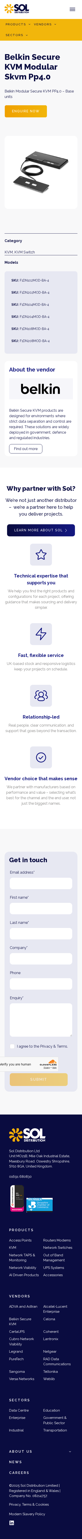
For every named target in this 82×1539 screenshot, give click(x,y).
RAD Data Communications (57, 1361)
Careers (19, 1473)
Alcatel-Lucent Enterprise (55, 1309)
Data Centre (19, 1410)
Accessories (53, 1275)
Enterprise (17, 1418)
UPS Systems (53, 1268)
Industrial (16, 1430)
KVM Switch (24, 252)
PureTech (16, 1359)
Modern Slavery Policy (27, 1514)
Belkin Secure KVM (20, 1321)
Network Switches (57, 1248)
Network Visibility (22, 1268)
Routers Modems (57, 1240)
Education (51, 1410)
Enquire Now (26, 111)
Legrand (16, 1351)
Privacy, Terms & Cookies (29, 1504)
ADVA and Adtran (23, 1306)
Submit (38, 1079)
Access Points (20, 1240)
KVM (9, 252)
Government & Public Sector (55, 1420)
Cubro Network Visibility (21, 1341)
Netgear (49, 1351)
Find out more (26, 449)
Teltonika (50, 1372)
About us (20, 1451)
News (15, 1462)
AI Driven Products (24, 1275)
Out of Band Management (54, 1257)
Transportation (55, 1430)
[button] (29, 24)
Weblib (49, 1379)
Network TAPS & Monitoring (22, 1257)
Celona (49, 1319)
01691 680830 (20, 1177)
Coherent (51, 1332)
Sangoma (17, 1372)
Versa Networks (21, 1379)
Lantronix (50, 1339)
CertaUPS (17, 1332)
